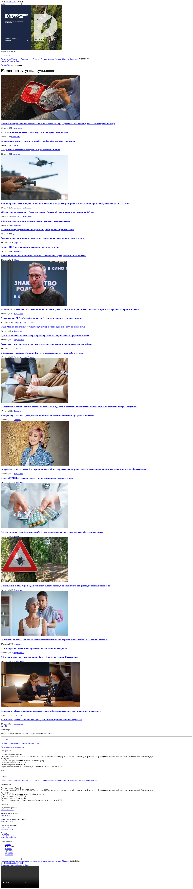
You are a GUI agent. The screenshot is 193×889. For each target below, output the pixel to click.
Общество (65, 59)
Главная (4, 65)
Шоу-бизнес (16, 59)
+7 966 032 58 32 (7, 821)
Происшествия (26, 59)
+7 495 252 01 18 (7, 835)
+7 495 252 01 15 (7, 816)
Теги (9, 65)
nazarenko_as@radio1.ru (10, 837)
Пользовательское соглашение (12, 747)
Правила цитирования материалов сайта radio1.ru (20, 743)
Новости (10, 847)
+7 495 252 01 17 (7, 810)
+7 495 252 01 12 (7, 827)
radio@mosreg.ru (7, 829)
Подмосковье (6, 59)
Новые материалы (8, 51)
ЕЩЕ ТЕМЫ (84, 59)
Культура (4, 61)
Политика (36, 59)
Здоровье (11, 61)
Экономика (74, 59)
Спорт (18, 61)
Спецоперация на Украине (51, 59)
